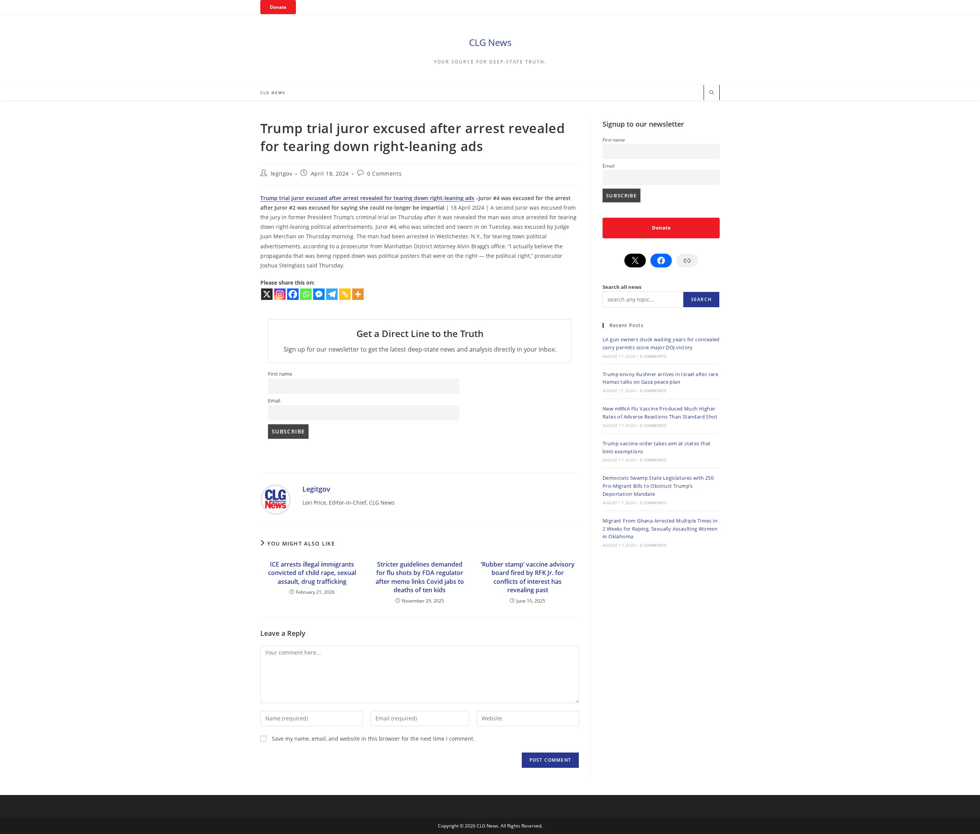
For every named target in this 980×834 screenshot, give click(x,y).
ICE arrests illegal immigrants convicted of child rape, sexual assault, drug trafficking (312, 573)
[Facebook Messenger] (319, 294)
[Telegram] (332, 294)
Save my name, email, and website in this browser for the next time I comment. (373, 738)
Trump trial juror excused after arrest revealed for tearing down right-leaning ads (367, 198)
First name (280, 374)
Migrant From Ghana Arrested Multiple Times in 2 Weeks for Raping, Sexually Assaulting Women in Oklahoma (660, 528)
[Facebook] (293, 294)
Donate (278, 7)
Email (274, 400)
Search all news (622, 286)
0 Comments (384, 173)
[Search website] (711, 93)
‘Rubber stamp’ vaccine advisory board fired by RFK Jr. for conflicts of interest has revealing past (528, 577)
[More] (358, 294)
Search (701, 299)
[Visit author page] (275, 499)
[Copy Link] (345, 294)
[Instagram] (280, 294)
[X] (267, 294)
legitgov (281, 173)
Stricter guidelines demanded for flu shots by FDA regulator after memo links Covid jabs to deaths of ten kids (420, 577)
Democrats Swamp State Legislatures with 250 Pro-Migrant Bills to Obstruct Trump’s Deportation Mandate (658, 485)
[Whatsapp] (306, 294)
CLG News (490, 42)
